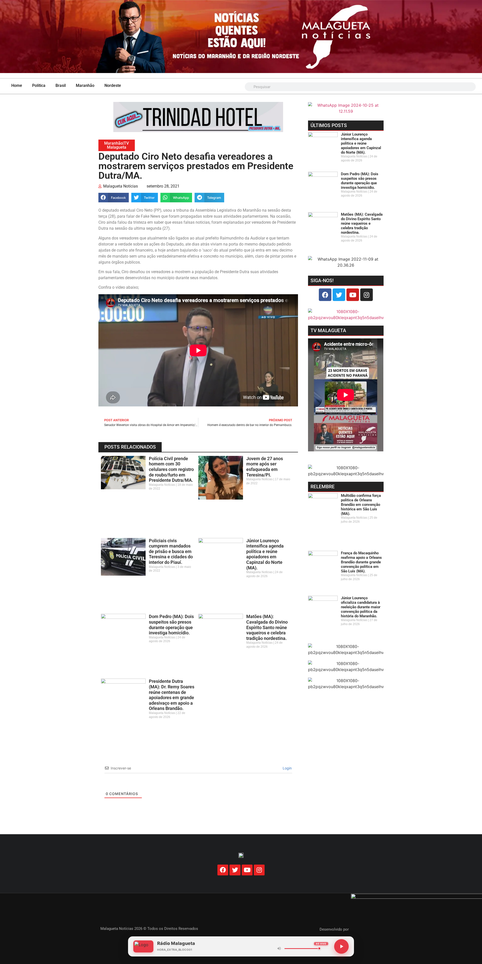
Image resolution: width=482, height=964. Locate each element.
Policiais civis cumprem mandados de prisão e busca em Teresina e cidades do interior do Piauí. (171, 551)
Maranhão (85, 85)
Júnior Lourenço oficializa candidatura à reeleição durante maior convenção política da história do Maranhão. (360, 607)
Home (16, 85)
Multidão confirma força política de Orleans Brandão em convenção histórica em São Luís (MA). (361, 504)
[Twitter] (339, 294)
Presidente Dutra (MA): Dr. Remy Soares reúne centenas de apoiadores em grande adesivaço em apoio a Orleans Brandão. (171, 695)
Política (38, 85)
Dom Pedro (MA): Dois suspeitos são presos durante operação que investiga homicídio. (171, 624)
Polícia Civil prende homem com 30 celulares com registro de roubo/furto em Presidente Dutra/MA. (171, 469)
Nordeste (112, 85)
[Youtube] (352, 294)
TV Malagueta (118, 145)
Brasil (60, 85)
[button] (113, 197)
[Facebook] (325, 294)
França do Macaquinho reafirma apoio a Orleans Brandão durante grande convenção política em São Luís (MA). (361, 562)
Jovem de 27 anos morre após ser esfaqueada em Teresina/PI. (264, 466)
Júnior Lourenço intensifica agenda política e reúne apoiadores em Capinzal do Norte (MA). (265, 554)
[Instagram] (366, 294)
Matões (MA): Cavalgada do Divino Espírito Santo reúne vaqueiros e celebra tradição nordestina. (267, 627)
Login (287, 768)
